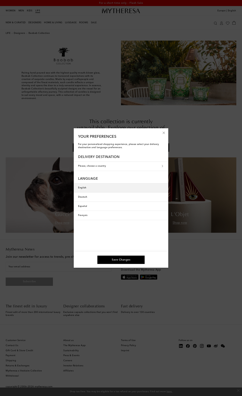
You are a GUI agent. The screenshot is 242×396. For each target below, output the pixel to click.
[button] (163, 132)
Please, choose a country (92, 166)
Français (82, 215)
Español (82, 206)
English (82, 188)
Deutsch (82, 197)
